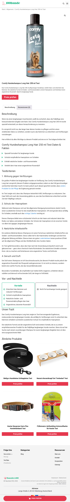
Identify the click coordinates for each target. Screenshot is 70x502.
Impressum (54, 478)
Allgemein (10, 9)
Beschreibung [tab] (10, 107)
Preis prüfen (10, 97)
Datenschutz (62, 478)
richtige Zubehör (31, 213)
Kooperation (59, 461)
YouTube (6, 460)
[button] (65, 15)
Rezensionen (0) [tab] (24, 107)
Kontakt (57, 457)
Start (3, 9)
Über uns (57, 454)
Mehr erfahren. (62, 483)
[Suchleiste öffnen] (63, 3)
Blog (22, 454)
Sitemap (57, 465)
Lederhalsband (45, 238)
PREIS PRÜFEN (36, 498)
